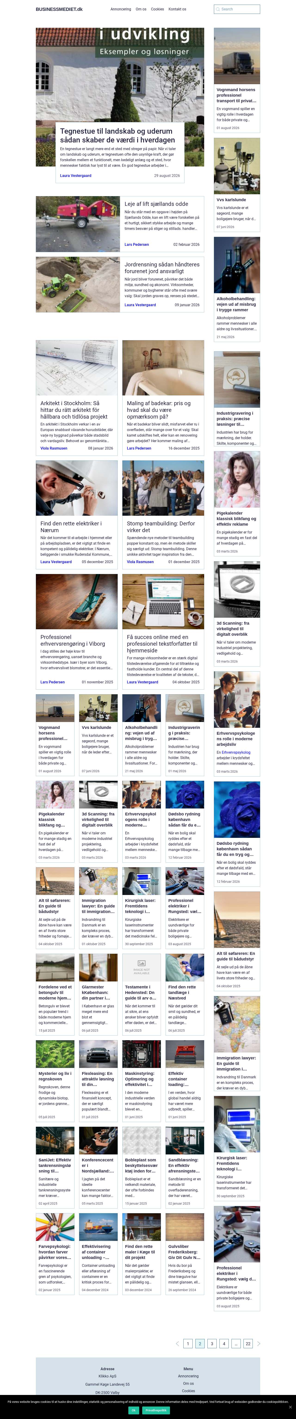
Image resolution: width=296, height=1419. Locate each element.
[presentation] (46, 97)
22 (248, 1343)
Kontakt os (177, 9)
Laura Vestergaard (75, 175)
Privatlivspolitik (156, 1410)
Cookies (157, 9)
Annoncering (121, 9)
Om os (141, 9)
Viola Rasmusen (53, 448)
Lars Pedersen (137, 244)
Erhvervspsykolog (236, 752)
